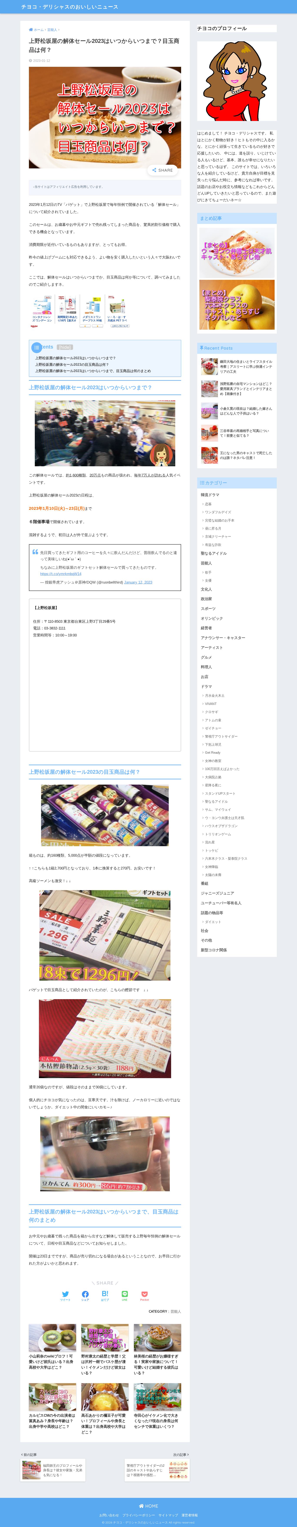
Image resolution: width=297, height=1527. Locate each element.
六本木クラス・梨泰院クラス (226, 858)
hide (64, 347)
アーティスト (212, 648)
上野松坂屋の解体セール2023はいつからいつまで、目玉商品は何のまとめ (93, 371)
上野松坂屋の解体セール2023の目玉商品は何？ (72, 364)
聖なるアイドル (214, 553)
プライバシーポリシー (138, 1515)
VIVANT (211, 704)
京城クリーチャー (218, 536)
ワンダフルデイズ (218, 512)
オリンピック (212, 618)
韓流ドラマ (210, 495)
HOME (151, 1506)
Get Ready (212, 752)
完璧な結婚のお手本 (219, 520)
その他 (206, 940)
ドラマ (206, 687)
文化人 (206, 589)
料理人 (206, 667)
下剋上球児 (213, 744)
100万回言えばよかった (222, 769)
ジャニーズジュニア (217, 893)
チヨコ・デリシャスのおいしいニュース (70, 6)
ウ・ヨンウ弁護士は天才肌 (224, 818)
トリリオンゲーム (218, 834)
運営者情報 (190, 1515)
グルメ (206, 657)
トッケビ (211, 850)
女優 (208, 580)
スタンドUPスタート (220, 793)
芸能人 (176, 1311)
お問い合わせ (109, 1515)
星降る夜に (213, 785)
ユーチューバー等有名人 (221, 903)
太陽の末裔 (213, 875)
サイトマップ (168, 1515)
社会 (204, 931)
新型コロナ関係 (214, 950)
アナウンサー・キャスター (223, 638)
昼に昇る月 (213, 528)
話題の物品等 (212, 913)
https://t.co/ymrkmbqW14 (60, 574)
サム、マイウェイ (218, 809)
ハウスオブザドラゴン (221, 826)
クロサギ (211, 712)
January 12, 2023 (138, 582)
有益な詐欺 (213, 545)
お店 (204, 677)
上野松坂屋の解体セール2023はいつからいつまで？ (75, 358)
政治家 (206, 599)
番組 (204, 883)
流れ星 (210, 842)
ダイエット (213, 922)
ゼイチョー (213, 728)
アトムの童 (213, 720)
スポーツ (208, 609)
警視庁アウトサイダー (221, 736)
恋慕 (208, 504)
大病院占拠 (213, 777)
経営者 (206, 628)
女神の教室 (213, 761)
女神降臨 (211, 867)
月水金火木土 (215, 695)
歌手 (208, 572)
